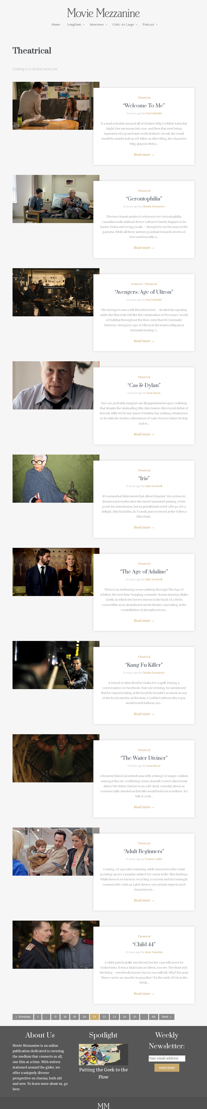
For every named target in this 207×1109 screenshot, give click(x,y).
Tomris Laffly (153, 859)
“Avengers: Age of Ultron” (144, 292)
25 (134, 1017)
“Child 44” (143, 944)
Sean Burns (154, 393)
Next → (166, 1017)
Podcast (148, 24)
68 (153, 1017)
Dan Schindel (154, 113)
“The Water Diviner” (144, 758)
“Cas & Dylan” (144, 385)
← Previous (23, 1017)
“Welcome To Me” (144, 106)
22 (104, 1017)
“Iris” (144, 478)
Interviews (97, 24)
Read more (144, 155)
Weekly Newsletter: (167, 1041)
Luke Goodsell (153, 486)
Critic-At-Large (123, 24)
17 (55, 1017)
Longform (74, 24)
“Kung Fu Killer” (144, 665)
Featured (136, 284)
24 (124, 1017)
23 (114, 1017)
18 (64, 1017)
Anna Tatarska (154, 952)
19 (74, 1017)
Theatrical (144, 97)
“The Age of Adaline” (144, 572)
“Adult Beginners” (144, 851)
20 (84, 1017)
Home (56, 24)
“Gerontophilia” (144, 199)
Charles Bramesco (153, 206)
